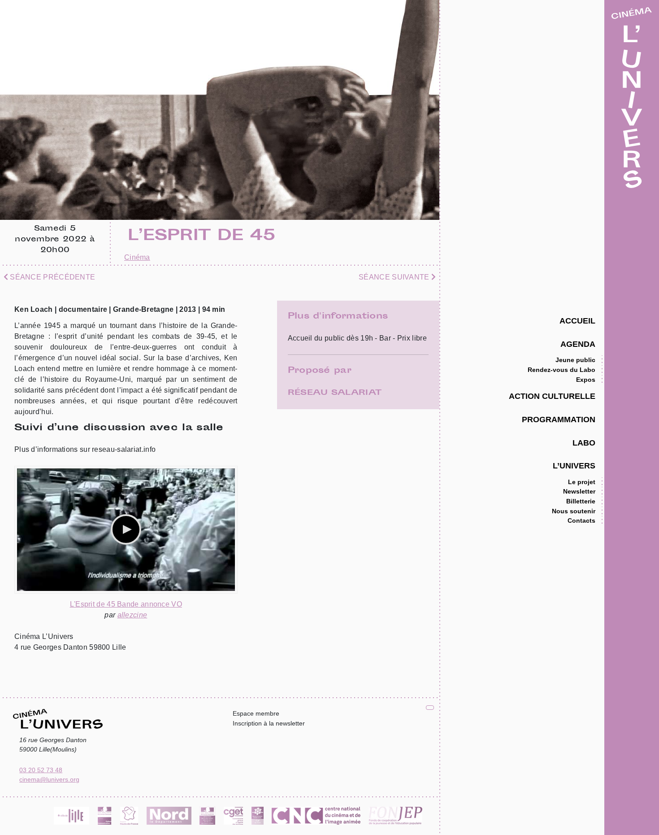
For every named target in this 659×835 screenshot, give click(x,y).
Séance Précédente (51, 277)
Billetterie (580, 501)
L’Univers (574, 465)
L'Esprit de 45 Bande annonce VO (126, 604)
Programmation (558, 419)
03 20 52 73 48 (40, 770)
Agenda (577, 344)
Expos (585, 379)
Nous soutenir (573, 511)
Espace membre (256, 713)
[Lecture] (126, 529)
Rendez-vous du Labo (561, 369)
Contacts (581, 520)
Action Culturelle (552, 396)
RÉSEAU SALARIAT (335, 393)
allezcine (132, 615)
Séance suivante (395, 277)
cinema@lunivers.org (49, 779)
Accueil (577, 320)
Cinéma (137, 257)
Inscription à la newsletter (269, 723)
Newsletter (579, 491)
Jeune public (575, 359)
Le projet (581, 481)
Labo (583, 442)
